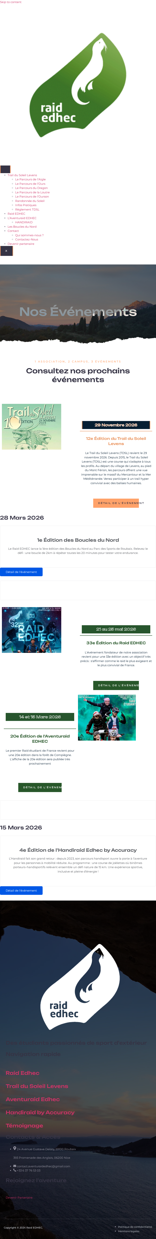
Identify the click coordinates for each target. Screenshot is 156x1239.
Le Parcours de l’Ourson (32, 196)
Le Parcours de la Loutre (32, 192)
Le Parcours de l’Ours (30, 184)
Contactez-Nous (26, 239)
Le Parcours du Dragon (31, 188)
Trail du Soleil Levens (22, 175)
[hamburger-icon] (5, 169)
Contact (13, 231)
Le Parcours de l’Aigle (30, 179)
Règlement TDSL (27, 209)
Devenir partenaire (21, 244)
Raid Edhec (22, 1073)
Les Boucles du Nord (22, 226)
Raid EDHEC (16, 213)
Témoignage (24, 1125)
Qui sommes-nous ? (29, 235)
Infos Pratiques (25, 205)
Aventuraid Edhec (33, 1099)
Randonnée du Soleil (30, 201)
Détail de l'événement (118, 503)
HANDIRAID (24, 222)
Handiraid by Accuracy (40, 1112)
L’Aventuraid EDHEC (22, 218)
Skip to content (10, 2)
